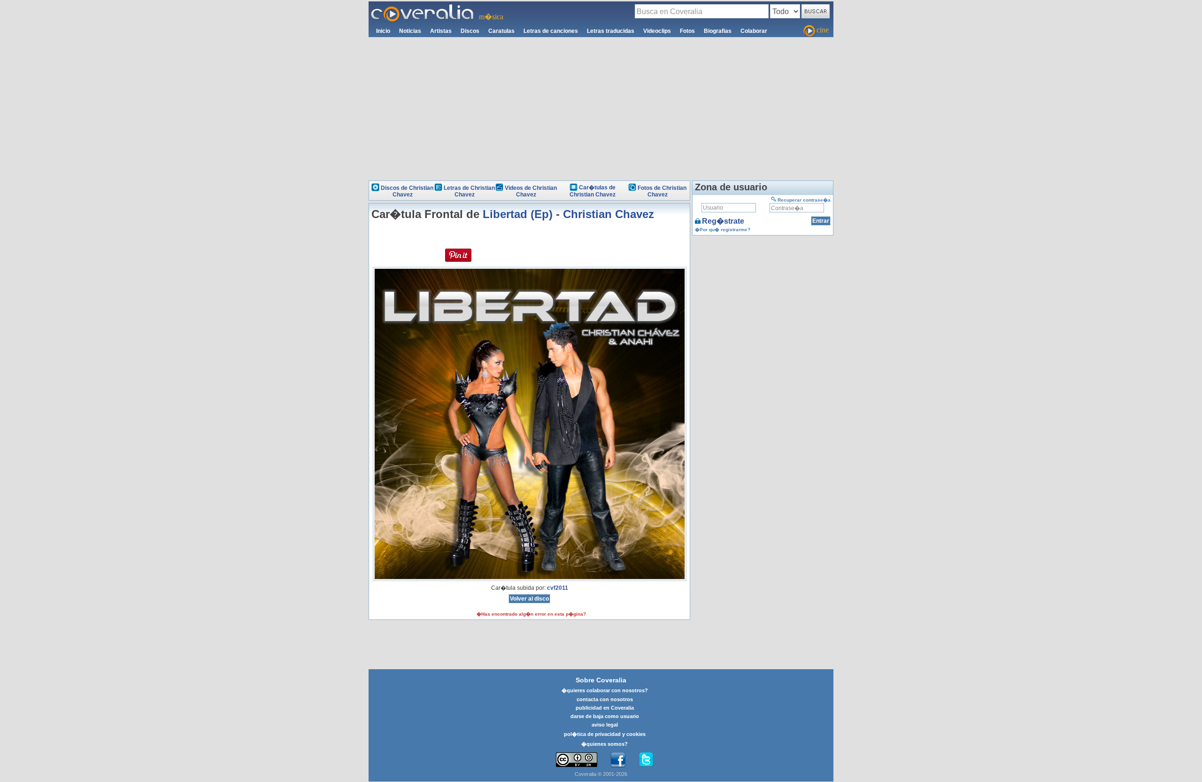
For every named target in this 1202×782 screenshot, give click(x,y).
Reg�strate (723, 221)
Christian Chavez (608, 214)
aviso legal (605, 724)
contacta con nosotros (605, 699)
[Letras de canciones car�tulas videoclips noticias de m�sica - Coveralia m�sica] (422, 7)
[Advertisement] (601, 107)
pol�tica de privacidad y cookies (605, 734)
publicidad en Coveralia (605, 708)
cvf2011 (557, 588)
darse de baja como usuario (604, 716)
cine (823, 30)
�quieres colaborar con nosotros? (605, 690)
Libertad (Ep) (518, 214)
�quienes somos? (604, 744)
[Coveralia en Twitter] (646, 759)
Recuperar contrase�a (804, 200)
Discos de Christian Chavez (407, 191)
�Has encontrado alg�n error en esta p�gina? (531, 614)
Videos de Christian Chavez (531, 191)
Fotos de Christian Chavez (662, 191)
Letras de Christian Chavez (469, 191)
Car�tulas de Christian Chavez (593, 191)
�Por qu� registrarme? (722, 229)
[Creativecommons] (576, 759)
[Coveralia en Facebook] (617, 759)
